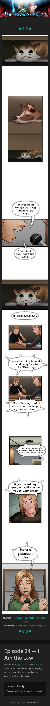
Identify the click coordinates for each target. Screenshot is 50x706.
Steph (44, 618)
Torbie (25, 622)
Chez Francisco (22, 626)
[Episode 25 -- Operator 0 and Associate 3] (27, 29)
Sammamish (35, 626)
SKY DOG (37, 664)
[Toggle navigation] (5, 20)
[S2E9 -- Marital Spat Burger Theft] (30, 29)
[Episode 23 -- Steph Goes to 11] (23, 29)
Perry (37, 618)
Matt (31, 618)
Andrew (19, 618)
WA (44, 626)
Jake (26, 618)
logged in (21, 691)
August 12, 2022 (22, 664)
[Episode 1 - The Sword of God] (20, 29)
